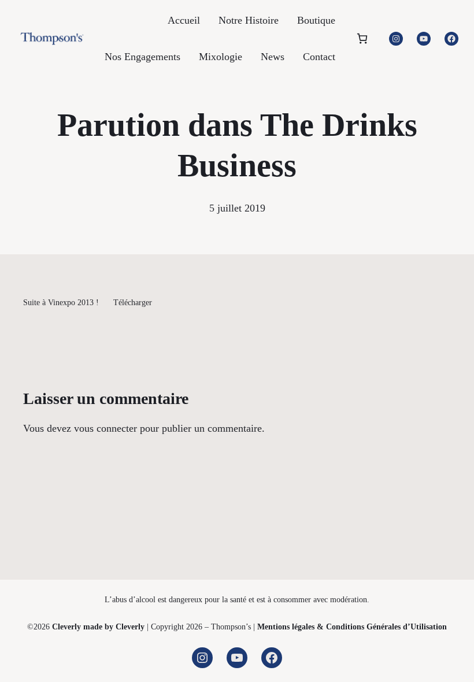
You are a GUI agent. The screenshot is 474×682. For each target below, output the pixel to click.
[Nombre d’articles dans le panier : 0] (362, 38)
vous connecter (105, 428)
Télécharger (132, 302)
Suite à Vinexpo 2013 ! (61, 302)
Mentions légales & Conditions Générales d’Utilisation (352, 626)
